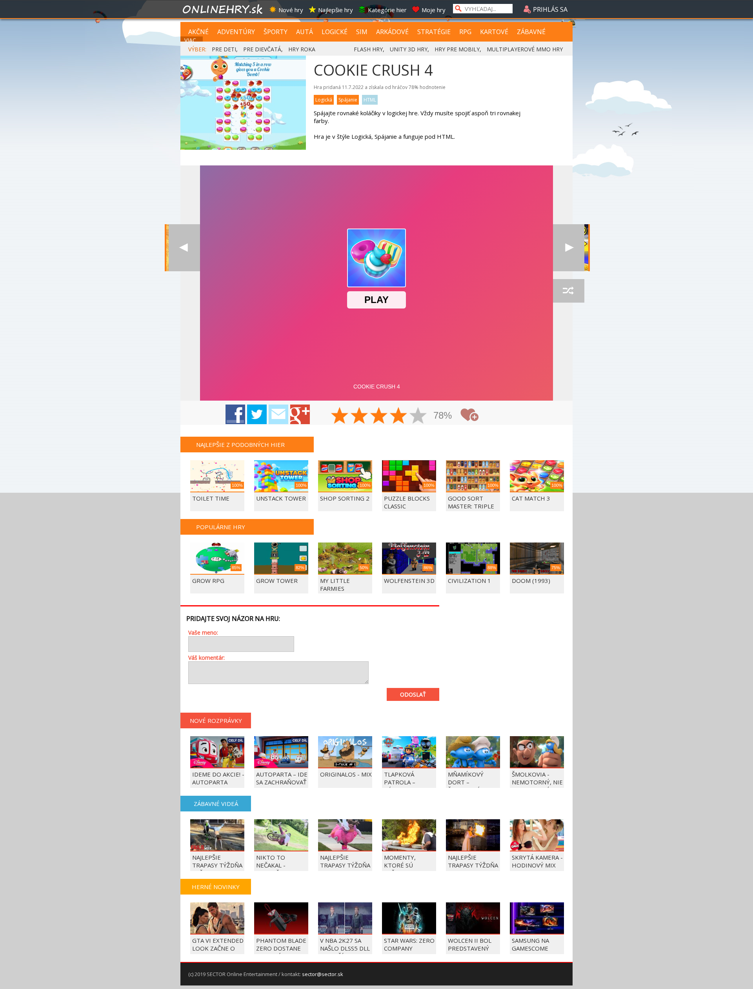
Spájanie (347, 99)
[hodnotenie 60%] (379, 416)
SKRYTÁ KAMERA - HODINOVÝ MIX (537, 861)
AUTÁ (304, 31)
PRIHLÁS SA (549, 9)
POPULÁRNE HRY (220, 527)
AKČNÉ (198, 31)
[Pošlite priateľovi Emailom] (278, 414)
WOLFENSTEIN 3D (409, 580)
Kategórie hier (387, 10)
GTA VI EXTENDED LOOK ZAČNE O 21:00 (218, 948)
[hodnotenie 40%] (359, 416)
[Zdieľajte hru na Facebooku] (235, 414)
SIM (361, 31)
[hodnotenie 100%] (418, 416)
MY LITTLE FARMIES (335, 584)
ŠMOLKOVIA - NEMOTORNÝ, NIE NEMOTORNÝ (537, 782)
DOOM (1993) (531, 580)
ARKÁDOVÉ (392, 31)
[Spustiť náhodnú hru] (568, 291)
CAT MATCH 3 (531, 498)
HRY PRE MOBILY (457, 49)
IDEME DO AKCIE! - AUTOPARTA (218, 778)
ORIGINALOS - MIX (346, 774)
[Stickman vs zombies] (184, 247)
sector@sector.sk (322, 974)
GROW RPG (208, 580)
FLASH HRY (368, 49)
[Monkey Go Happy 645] (568, 247)
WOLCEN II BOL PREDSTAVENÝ (469, 944)
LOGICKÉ (334, 31)
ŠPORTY (275, 31)
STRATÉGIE (434, 31)
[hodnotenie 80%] (399, 416)
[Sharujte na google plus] (300, 414)
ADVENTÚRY (236, 31)
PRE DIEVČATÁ (262, 49)
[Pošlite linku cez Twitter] (257, 414)
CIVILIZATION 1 (469, 580)
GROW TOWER (277, 580)
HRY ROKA (301, 49)
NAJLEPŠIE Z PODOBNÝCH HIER (240, 444)
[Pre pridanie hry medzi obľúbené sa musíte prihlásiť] (469, 415)
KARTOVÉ (494, 31)
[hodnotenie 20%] (340, 416)
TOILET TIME (210, 498)
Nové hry (290, 10)
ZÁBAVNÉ (531, 31)
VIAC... (192, 40)
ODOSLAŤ (413, 694)
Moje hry (434, 10)
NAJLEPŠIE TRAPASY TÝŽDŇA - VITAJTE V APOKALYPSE (345, 869)
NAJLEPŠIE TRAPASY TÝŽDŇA (473, 861)
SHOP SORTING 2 (344, 498)
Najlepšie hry (335, 10)
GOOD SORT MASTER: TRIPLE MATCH (471, 506)
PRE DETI (224, 49)
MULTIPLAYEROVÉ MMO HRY (525, 49)
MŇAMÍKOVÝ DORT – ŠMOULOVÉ (466, 782)
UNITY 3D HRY (408, 49)
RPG (465, 31)
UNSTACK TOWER (281, 498)
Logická (323, 99)
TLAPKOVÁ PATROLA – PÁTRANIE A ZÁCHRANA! (401, 786)
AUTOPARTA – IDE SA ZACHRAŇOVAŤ (281, 778)
